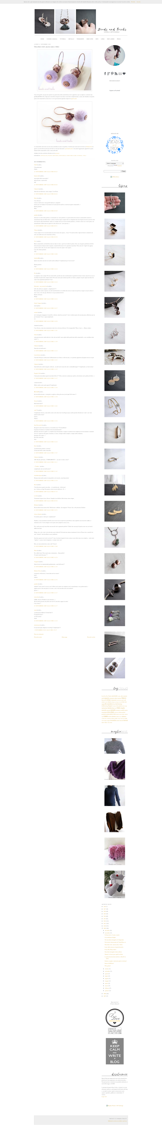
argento (106, 698)
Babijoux (36, 505)
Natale (110, 696)
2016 (105, 911)
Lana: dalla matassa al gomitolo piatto (114, 947)
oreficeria (116, 712)
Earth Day (104, 696)
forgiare (110, 706)
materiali (108, 710)
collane (108, 700)
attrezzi (116, 698)
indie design (124, 706)
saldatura (124, 716)
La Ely (35, 496)
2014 (105, 916)
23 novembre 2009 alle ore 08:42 (45, 194)
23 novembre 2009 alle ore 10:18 (45, 282)
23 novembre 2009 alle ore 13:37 (45, 378)
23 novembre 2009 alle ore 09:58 (45, 237)
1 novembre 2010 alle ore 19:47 (45, 630)
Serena (35, 401)
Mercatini (90, 39)
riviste (120, 716)
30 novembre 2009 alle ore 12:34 (45, 621)
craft (125, 700)
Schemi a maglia (52, 39)
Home (42, 39)
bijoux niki (36, 176)
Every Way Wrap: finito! (110, 949)
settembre (107, 971)
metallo (113, 710)
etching (112, 702)
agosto (106, 973)
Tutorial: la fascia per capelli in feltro (114, 954)
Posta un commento (39, 634)
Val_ (35, 241)
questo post (74, 98)
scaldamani (108, 718)
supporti (108, 720)
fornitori (114, 706)
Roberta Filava (37, 571)
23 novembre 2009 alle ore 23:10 (45, 480)
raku (102, 716)
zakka (111, 722)
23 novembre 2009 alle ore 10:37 (45, 308)
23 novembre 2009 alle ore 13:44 (45, 387)
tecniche (113, 720)
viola (84, 155)
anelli (103, 698)
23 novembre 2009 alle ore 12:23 (45, 360)
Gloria (35, 334)
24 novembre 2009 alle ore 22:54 (45, 580)
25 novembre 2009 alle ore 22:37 (45, 606)
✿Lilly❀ (36, 392)
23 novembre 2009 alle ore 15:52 (45, 421)
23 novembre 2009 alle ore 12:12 (45, 351)
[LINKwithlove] (115, 177)
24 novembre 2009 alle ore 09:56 (45, 501)
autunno (119, 698)
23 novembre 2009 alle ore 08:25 (45, 171)
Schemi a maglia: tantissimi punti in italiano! (116, 961)
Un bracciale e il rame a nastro (112, 935)
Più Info (133, 2)
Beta (35, 484)
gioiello (120, 706)
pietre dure (113, 714)
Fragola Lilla (37, 373)
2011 (105, 923)
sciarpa (118, 718)
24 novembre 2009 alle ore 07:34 (45, 491)
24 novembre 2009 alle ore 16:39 (45, 557)
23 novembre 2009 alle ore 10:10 (45, 269)
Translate (119, 166)
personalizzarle (69, 148)
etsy (115, 702)
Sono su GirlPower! (109, 963)
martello (104, 710)
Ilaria (35, 446)
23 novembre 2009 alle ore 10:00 (45, 254)
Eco (107, 696)
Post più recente (38, 637)
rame (74, 155)
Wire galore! (108, 966)
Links (102, 39)
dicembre (107, 930)
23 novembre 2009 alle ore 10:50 (45, 321)
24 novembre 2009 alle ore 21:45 (45, 566)
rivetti (117, 716)
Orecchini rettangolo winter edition (113, 952)
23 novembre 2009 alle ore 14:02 (45, 406)
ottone (120, 712)
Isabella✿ (36, 258)
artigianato (112, 698)
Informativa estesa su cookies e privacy (117, 1121)
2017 (105, 909)
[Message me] (114, 154)
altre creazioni (124, 696)
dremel (109, 702)
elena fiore (36, 597)
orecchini (70, 155)
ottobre (107, 969)
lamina (110, 708)
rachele (36, 312)
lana (113, 708)
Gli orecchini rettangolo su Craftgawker (114, 940)
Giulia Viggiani (38, 303)
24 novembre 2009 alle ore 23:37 (45, 593)
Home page (64, 637)
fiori (114, 704)
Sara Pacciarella (38, 425)
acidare (119, 696)
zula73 (35, 410)
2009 (105, 928)
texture (117, 720)
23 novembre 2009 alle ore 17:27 (45, 453)
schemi (112, 718)
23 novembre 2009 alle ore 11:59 (45, 341)
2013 (105, 918)
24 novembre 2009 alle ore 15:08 (45, 546)
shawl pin (122, 718)
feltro (50, 155)
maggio (107, 981)
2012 (105, 921)
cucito (106, 702)
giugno (106, 978)
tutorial (79, 155)
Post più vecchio (91, 637)
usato (103, 722)
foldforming (105, 706)
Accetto (139, 2)
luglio (106, 976)
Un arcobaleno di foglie (110, 937)
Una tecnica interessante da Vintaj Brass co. (115, 942)
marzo (106, 986)
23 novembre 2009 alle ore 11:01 (45, 330)
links (118, 708)
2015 (105, 914)
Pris (35, 273)
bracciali (104, 700)
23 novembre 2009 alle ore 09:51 (45, 226)
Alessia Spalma (38, 514)
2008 (105, 993)
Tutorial (63, 39)
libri (115, 708)
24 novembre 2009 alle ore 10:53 (45, 510)
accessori (114, 696)
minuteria (56, 155)
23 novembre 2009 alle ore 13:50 (45, 397)
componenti (113, 700)
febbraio (107, 988)
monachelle (62, 155)
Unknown (36, 189)
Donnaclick (89, 146)
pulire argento (125, 714)
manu (35, 610)
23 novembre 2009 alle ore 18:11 (45, 462)
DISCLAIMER (110, 39)
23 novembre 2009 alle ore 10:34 (45, 299)
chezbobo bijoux (38, 475)
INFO (97, 39)
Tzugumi (36, 561)
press (119, 39)
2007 (105, 996)
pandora (36, 215)
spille (126, 718)
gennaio (107, 990)
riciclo (110, 716)
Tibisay (36, 230)
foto (117, 706)
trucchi (121, 720)
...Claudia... (37, 466)
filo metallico (109, 704)
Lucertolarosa (37, 355)
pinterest (118, 714)
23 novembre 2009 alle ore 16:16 (45, 442)
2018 (105, 906)
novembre (107, 933)
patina (123, 712)
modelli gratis (124, 710)
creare (103, 702)
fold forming (119, 704)
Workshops (80, 39)
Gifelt (35, 165)
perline (107, 714)
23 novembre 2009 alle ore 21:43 (45, 471)
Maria (35, 198)
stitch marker (104, 720)
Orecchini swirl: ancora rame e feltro (46, 47)
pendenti (104, 714)
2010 (105, 926)
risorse (114, 716)
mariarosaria (37, 625)
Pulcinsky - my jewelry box (40, 286)
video (105, 722)
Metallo (71, 39)
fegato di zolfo (119, 702)
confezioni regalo (120, 700)
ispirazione (104, 708)
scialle (115, 718)
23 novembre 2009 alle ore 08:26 (45, 185)
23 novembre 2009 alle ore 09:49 (45, 211)
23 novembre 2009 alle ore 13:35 (45, 369)
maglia (123, 708)
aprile (106, 983)
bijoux (124, 698)
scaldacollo (104, 718)
